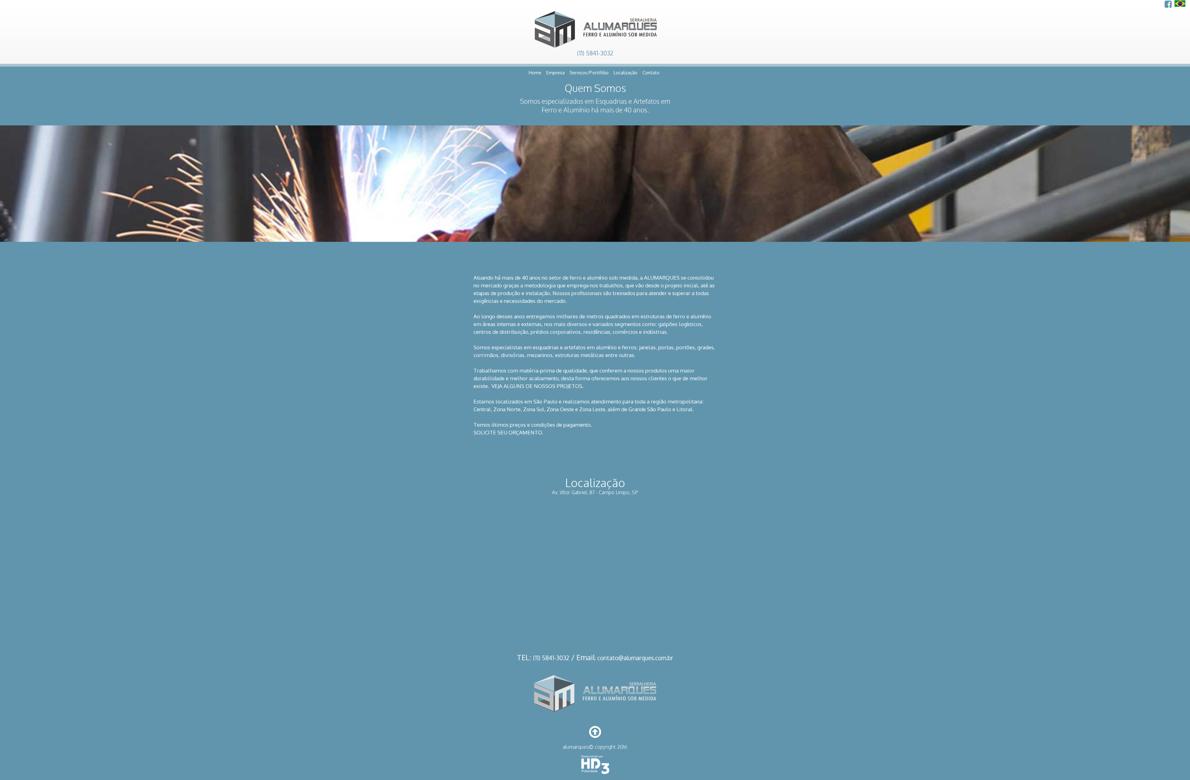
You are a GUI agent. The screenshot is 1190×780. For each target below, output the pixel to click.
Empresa (555, 73)
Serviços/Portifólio (589, 73)
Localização (625, 73)
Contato (650, 73)
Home (535, 73)
